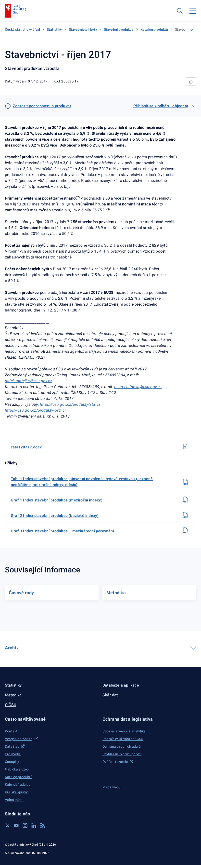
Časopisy (12, 762)
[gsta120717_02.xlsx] (185, 515)
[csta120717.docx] (185, 446)
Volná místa (14, 800)
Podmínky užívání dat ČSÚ (122, 739)
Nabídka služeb (17, 769)
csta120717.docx (26, 447)
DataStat (12, 746)
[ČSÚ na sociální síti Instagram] (25, 825)
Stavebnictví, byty (83, 29)
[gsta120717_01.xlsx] (185, 499)
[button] (52, 719)
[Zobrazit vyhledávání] (179, 10)
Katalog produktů (154, 29)
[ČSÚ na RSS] (42, 825)
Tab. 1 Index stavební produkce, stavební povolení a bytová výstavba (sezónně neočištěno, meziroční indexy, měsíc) (82, 481)
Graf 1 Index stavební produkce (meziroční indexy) (56, 500)
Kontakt (11, 731)
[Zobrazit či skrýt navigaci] (191, 30)
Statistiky (54, 29)
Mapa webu (111, 787)
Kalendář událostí (18, 784)
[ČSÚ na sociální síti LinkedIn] (33, 825)
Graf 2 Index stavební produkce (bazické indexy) (55, 515)
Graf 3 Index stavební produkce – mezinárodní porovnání (62, 531)
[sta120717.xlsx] (185, 482)
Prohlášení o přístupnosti (121, 754)
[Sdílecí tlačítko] (191, 81)
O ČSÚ (10, 705)
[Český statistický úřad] (15, 11)
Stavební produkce (119, 29)
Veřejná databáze (18, 739)
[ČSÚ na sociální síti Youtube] (16, 825)
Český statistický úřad (22, 29)
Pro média (13, 754)
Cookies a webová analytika (124, 731)
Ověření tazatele (115, 762)
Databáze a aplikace (120, 685)
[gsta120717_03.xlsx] (185, 530)
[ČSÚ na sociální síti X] (7, 825)
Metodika (13, 695)
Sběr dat (110, 695)
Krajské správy (16, 792)
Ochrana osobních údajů (121, 746)
